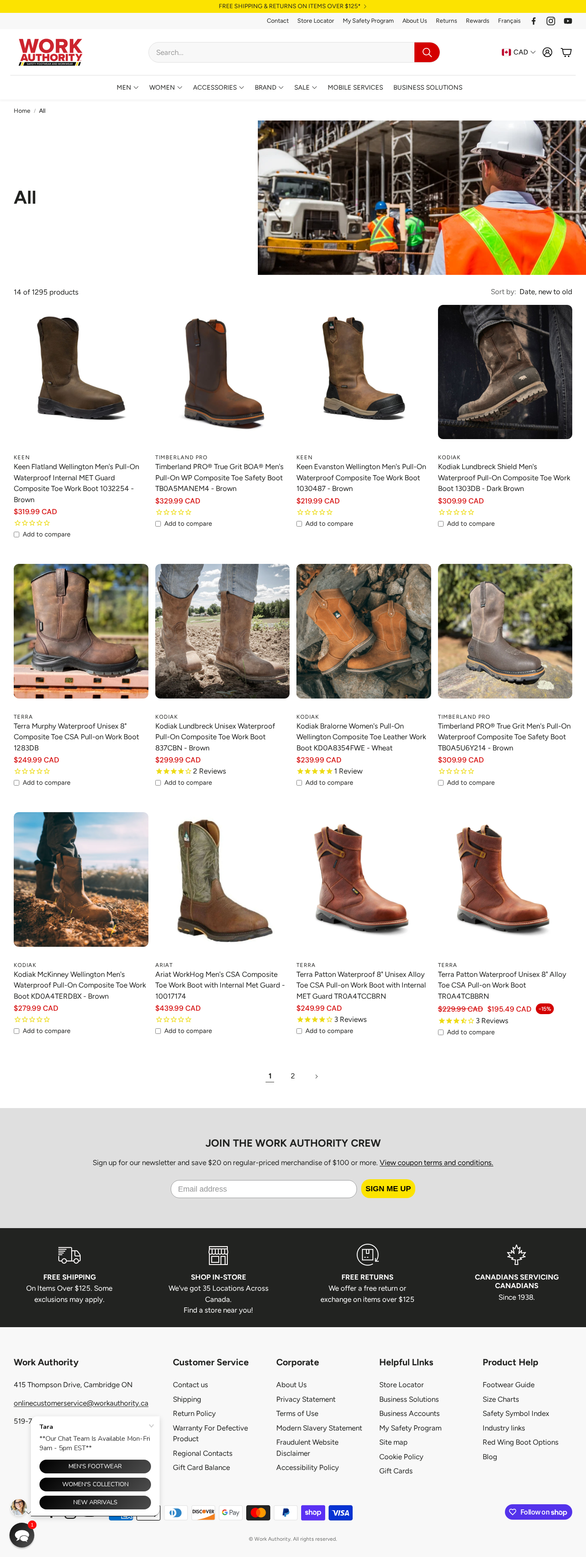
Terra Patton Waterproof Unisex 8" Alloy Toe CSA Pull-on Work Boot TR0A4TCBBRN (502, 985)
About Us (414, 20)
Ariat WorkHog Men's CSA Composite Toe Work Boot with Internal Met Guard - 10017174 (220, 985)
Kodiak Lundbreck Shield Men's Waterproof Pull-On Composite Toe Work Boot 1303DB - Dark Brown (504, 477)
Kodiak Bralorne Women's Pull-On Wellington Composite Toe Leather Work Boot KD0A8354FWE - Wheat (361, 737)
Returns (446, 20)
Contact (278, 20)
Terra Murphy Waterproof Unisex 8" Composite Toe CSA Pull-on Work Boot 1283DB (76, 737)
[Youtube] (568, 21)
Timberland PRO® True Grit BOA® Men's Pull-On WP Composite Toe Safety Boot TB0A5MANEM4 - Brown (219, 477)
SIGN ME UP (388, 1188)
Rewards (477, 20)
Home (22, 110)
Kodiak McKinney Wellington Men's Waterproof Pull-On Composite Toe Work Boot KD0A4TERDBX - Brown (80, 985)
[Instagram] (551, 21)
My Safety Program (368, 20)
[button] (294, 52)
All (42, 110)
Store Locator (315, 20)
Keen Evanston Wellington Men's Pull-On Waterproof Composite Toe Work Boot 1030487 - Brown (361, 477)
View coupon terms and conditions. (436, 1162)
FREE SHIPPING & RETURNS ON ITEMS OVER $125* (290, 6)
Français (509, 20)
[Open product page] (81, 382)
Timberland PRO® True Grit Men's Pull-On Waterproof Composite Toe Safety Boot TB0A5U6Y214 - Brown (504, 737)
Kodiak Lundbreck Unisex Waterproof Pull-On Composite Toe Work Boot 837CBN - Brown (215, 737)
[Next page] (316, 1076)
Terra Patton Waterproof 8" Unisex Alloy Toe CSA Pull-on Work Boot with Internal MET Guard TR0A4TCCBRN (361, 985)
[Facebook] (533, 21)
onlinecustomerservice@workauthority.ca (81, 1403)
